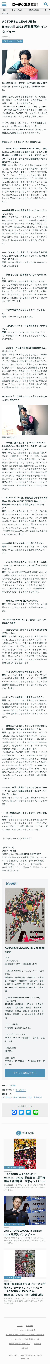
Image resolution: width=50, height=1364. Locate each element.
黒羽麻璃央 (38, 1097)
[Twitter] (21, 1112)
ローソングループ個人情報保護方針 (25, 1339)
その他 (5, 13)
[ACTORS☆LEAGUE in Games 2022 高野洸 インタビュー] (25, 1210)
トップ (19, 1326)
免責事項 (37, 1344)
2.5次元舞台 (34, 10)
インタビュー (8, 41)
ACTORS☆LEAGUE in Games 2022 (17, 1097)
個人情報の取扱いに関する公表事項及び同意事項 (25, 1335)
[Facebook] (14, 1112)
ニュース (8, 1277)
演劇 (4, 10)
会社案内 (25, 1348)
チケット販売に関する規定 (25, 1330)
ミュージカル (17, 10)
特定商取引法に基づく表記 (19, 1344)
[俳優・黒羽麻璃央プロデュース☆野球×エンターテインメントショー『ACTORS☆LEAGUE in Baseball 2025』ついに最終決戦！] (25, 1263)
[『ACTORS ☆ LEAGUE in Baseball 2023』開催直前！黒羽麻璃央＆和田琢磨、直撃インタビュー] (25, 1154)
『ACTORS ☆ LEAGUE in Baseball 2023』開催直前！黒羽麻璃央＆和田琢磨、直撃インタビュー (25, 1178)
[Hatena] (28, 1112)
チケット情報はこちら (25, 1073)
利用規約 (29, 1326)
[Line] (35, 1112)
